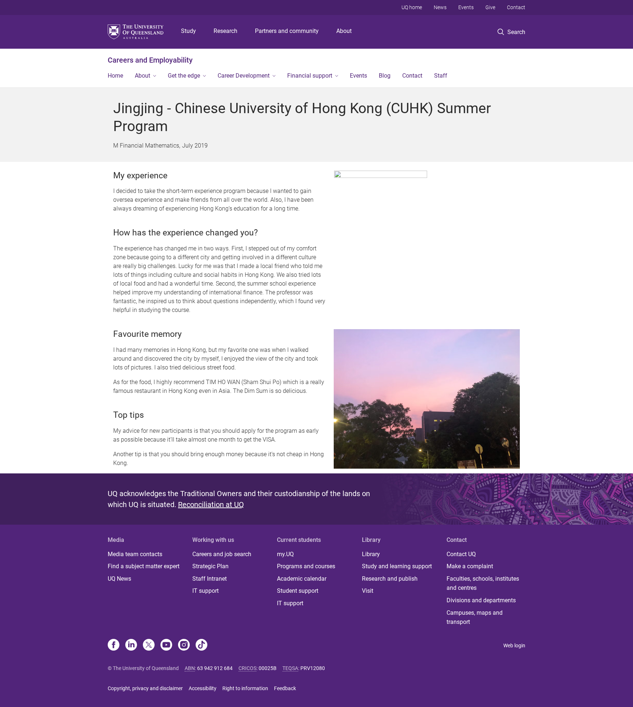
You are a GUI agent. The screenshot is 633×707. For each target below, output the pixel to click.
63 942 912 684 (215, 668)
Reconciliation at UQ (211, 504)
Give (490, 7)
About (344, 30)
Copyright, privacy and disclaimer (145, 688)
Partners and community (287, 30)
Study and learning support (397, 566)
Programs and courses (306, 566)
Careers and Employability (150, 60)
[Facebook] (113, 645)
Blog (384, 75)
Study (188, 30)
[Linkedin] (131, 645)
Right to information (245, 688)
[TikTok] (201, 645)
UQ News (119, 578)
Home (115, 75)
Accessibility (202, 688)
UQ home (411, 7)
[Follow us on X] (149, 645)
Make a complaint (470, 566)
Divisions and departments (481, 600)
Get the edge (184, 75)
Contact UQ (461, 554)
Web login (514, 645)
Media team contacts (135, 554)
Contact (516, 7)
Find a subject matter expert (143, 566)
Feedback (285, 688)
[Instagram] (184, 645)
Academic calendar (301, 578)
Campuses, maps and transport (475, 617)
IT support (205, 590)
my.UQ (285, 554)
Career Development (244, 75)
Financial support (309, 75)
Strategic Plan (210, 566)
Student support (297, 590)
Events (466, 7)
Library (371, 554)
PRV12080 (312, 668)
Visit (367, 590)
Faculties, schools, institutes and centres (483, 583)
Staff (440, 75)
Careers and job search (221, 554)
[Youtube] (166, 645)
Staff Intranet (209, 578)
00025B (268, 668)
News (440, 7)
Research (225, 30)
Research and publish (390, 578)
